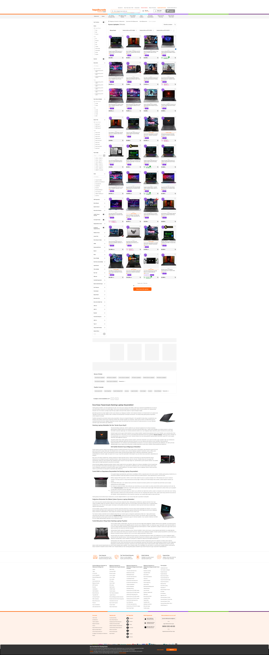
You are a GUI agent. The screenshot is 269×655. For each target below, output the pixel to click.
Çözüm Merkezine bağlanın (168, 618)
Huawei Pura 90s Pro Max (165, 579)
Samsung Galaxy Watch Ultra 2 (166, 603)
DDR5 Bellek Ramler (130, 574)
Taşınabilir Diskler (147, 572)
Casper (96, 46)
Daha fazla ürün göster (142, 289)
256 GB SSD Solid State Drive (132, 594)
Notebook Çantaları (147, 570)
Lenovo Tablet (112, 577)
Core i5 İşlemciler (130, 602)
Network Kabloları (147, 580)
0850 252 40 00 (168, 626)
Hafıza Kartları (146, 584)
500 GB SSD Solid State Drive (132, 580)
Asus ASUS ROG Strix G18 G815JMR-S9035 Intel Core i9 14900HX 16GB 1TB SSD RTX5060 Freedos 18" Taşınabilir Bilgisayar (133, 188)
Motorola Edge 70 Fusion (165, 589)
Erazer (96, 52)
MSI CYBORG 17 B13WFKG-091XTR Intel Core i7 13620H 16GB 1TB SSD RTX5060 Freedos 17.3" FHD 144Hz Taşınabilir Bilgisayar (133, 52)
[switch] (104, 22)
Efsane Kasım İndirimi (164, 575)
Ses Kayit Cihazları (95, 596)
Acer (96, 44)
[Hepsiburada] (99, 10)
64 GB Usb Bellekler (130, 586)
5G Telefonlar (163, 593)
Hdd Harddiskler (95, 590)
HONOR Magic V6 (164, 605)
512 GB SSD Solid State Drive (132, 582)
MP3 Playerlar (95, 585)
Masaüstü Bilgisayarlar (96, 577)
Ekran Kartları (146, 574)
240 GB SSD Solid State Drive (132, 600)
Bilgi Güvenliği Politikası (96, 629)
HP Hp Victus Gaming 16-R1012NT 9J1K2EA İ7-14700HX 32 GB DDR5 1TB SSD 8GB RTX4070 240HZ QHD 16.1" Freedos (168, 134)
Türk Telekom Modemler (114, 592)
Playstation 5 (163, 587)
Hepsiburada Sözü (164, 567)
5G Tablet (162, 591)
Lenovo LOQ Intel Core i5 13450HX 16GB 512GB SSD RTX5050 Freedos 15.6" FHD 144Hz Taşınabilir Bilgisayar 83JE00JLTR (151, 105)
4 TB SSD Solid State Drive (132, 604)
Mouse (93, 579)
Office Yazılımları (95, 598)
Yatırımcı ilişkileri (95, 621)
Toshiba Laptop (146, 608)
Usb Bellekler (94, 589)
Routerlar (94, 587)
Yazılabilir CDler (146, 602)
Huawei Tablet (112, 604)
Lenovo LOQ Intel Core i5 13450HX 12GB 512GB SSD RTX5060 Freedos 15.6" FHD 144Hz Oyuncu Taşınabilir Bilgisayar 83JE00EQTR (168, 52)
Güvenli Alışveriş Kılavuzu (97, 631)
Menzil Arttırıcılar (95, 592)
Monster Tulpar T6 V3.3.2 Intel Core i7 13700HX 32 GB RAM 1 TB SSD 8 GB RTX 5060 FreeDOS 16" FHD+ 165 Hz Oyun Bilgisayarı (168, 242)
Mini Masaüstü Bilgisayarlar (149, 586)
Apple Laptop (111, 587)
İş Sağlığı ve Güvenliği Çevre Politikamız (99, 633)
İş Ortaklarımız (95, 619)
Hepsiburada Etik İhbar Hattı (168, 631)
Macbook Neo (163, 583)
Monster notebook (158, 434)
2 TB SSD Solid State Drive (132, 576)
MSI (96, 32)
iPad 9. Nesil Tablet (130, 608)
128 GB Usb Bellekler (130, 584)
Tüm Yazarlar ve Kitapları (165, 569)
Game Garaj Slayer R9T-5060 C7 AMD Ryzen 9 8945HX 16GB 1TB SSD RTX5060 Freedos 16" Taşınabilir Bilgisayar (133, 78)
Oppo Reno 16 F (164, 595)
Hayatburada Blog (112, 617)
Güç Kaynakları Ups (96, 581)
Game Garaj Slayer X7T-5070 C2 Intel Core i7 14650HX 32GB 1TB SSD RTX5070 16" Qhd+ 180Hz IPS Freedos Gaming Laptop (116, 78)
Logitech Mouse (112, 594)
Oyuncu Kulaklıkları (96, 604)
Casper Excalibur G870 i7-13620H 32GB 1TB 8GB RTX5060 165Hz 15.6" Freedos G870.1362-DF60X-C (151, 188)
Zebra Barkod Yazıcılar (113, 600)
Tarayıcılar (146, 578)
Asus (96, 30)
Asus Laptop (111, 579)
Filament (94, 602)
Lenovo (96, 34)
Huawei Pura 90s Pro (164, 581)
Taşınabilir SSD (95, 594)
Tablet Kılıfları (146, 600)
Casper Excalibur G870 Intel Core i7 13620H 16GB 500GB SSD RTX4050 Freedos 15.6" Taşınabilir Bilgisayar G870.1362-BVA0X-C (168, 161)
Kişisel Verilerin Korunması (97, 627)
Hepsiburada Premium (161, 7)
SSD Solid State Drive (96, 606)
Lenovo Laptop (112, 575)
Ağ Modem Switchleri (148, 604)
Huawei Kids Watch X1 (165, 577)
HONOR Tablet (112, 589)
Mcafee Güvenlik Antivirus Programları (116, 598)
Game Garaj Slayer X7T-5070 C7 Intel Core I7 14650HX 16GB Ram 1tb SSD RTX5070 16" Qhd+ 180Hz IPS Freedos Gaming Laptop (116, 188)
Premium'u (100, 11)
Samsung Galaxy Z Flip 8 (165, 601)
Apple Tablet (111, 569)
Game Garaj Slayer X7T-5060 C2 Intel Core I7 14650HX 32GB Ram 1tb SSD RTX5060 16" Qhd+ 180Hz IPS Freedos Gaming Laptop (116, 105)
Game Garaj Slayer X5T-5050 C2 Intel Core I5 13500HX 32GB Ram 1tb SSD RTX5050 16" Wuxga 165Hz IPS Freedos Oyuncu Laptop (133, 105)
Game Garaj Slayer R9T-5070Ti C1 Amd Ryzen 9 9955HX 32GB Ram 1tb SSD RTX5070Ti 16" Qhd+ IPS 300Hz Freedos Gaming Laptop (116, 242)
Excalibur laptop (117, 515)
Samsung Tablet (112, 571)
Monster (97, 40)
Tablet (93, 571)
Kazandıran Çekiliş (164, 585)
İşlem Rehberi (111, 633)
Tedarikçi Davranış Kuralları (114, 623)
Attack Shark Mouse (113, 606)
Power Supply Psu (147, 582)
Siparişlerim (120, 7)
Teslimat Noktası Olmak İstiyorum (115, 627)
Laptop (93, 569)
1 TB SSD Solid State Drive (131, 570)
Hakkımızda (94, 617)
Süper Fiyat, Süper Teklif (128, 7)
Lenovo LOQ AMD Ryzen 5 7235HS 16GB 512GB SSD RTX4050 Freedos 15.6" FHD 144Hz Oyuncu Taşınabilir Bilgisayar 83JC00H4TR (151, 214)
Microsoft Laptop (147, 606)
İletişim (93, 635)
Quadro (96, 54)
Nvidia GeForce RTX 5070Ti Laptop (133, 606)
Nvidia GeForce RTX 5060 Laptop (133, 590)
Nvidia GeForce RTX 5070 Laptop (133, 598)
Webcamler (146, 594)
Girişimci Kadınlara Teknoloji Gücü (115, 625)
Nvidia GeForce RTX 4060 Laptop (133, 592)
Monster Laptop (112, 573)
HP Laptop (111, 581)
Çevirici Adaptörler (95, 575)
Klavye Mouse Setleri (148, 596)
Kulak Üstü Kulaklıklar (148, 576)
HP (96, 38)
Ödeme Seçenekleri (113, 629)
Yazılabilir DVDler (147, 598)
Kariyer (93, 625)
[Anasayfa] (109, 21)
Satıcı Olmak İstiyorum (113, 619)
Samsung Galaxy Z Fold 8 (165, 597)
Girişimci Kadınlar (144, 7)
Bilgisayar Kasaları (95, 583)
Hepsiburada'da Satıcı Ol (172, 7)
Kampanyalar (137, 7)
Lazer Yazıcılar (146, 590)
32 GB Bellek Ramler (130, 578)
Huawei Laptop (112, 590)
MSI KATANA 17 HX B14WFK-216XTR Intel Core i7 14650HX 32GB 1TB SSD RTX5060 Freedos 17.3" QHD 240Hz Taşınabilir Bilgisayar (116, 133)
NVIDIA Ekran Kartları (130, 572)
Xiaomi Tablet (112, 583)
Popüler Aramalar (164, 571)
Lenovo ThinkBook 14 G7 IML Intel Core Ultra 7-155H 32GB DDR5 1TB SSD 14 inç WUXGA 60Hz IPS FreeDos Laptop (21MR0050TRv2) (133, 215)
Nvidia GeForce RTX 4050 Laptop (133, 596)
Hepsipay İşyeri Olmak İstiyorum (115, 621)
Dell (96, 42)
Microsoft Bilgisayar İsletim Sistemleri (116, 596)
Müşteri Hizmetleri (152, 7)
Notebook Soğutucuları (148, 592)
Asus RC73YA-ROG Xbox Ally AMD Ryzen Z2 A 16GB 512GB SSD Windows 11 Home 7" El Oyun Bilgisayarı (150, 271)
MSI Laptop (111, 585)
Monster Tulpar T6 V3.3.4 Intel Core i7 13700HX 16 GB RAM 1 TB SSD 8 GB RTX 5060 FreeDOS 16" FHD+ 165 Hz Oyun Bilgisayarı (133, 161)
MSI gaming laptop (118, 487)
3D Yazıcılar (94, 573)
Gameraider (97, 50)
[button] (104, 155)
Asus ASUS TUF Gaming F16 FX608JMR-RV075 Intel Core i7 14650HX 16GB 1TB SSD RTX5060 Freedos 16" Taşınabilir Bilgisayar (133, 242)
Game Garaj (97, 48)
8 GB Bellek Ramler (130, 588)
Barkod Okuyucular (96, 600)
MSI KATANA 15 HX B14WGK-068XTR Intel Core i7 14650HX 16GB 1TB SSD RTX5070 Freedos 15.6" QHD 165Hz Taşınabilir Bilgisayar (168, 214)
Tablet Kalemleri (147, 588)
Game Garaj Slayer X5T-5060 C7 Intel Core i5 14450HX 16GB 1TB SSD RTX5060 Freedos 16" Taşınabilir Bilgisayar (151, 52)
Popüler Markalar (164, 573)
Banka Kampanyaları (113, 631)
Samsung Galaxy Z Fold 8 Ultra (166, 599)
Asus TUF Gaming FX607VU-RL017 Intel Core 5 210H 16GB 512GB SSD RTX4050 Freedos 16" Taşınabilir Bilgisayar (115, 161)
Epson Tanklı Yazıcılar (113, 602)
